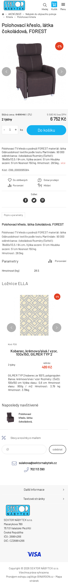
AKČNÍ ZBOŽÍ (14, 14)
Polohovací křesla (26, 17)
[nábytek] (3, 14)
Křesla (9, 17)
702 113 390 (37, 469)
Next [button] (61, 71)
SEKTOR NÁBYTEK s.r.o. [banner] (14, 6)
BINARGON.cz (45, 576)
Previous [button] (6, 71)
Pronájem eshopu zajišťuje (21, 576)
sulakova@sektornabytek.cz (38, 463)
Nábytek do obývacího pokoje (41, 14)
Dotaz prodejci (51, 180)
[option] (34, 72)
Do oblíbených (20, 180)
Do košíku (46, 130)
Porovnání (18, 185)
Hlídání (47, 185)
